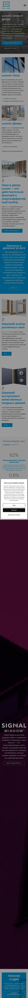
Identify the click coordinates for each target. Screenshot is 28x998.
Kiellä (14, 505)
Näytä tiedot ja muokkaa (14, 514)
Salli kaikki (14, 510)
